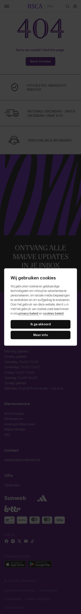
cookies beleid (53, 313)
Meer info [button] (40, 335)
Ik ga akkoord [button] (40, 324)
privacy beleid (29, 313)
